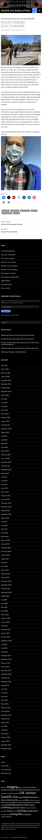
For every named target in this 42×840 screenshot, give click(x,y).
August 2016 (5, 685)
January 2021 (5, 577)
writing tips (26, 814)
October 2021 (5, 555)
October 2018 (5, 637)
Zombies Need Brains (6, 816)
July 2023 (4, 477)
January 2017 (5, 667)
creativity (16, 793)
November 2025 (6, 384)
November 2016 (6, 674)
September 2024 (6, 429)
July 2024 (4, 436)
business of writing (7, 790)
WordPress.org (6, 773)
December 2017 (6, 655)
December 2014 (6, 745)
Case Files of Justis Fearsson (24, 790)
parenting (9, 805)
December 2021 (6, 548)
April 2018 (4, 652)
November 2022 (6, 507)
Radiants (27, 807)
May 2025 (4, 406)
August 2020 (5, 596)
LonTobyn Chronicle (34, 800)
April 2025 (4, 410)
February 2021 (5, 574)
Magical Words (6, 281)
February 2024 (5, 455)
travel (15, 811)
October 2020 (5, 588)
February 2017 (5, 663)
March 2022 (5, 536)
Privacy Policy (5, 288)
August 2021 (5, 559)
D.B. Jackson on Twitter (8, 273)
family (26, 797)
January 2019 (5, 633)
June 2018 (4, 648)
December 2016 (6, 670)
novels (3, 805)
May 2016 (4, 696)
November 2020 (6, 585)
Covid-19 (10, 793)
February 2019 (5, 629)
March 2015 (5, 734)
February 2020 (5, 618)
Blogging (4, 19)
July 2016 (4, 689)
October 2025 (5, 388)
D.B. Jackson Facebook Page (10, 277)
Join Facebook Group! (8, 251)
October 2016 (5, 678)
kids (26, 800)
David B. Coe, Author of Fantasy (16, 10)
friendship (33, 797)
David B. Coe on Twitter (8, 262)
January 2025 (5, 421)
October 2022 (5, 510)
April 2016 (4, 700)
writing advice (32, 811)
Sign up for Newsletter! (8, 255)
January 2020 (5, 622)
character (37, 790)
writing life (16, 814)
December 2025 (6, 380)
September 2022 (6, 514)
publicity (32, 805)
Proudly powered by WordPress (18, 837)
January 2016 (5, 711)
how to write (12, 800)
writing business (5, 814)
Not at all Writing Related (26, 19)
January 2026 (5, 376)
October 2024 (5, 425)
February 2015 (5, 737)
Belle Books (4, 787)
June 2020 (4, 603)
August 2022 (5, 518)
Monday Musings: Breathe (9, 230)
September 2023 (6, 469)
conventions (4, 793)
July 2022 (4, 521)
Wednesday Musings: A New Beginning (13, 352)
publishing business (18, 808)
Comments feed (6, 769)
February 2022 (5, 540)
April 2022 (4, 533)
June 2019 (4, 626)
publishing (6, 807)
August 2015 (5, 722)
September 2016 (6, 681)
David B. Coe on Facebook (9, 266)
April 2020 (4, 611)
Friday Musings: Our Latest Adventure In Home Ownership (19, 348)
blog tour (20, 787)
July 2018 (4, 644)
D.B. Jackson (27, 793)
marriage (12, 802)
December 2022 (6, 503)
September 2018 (6, 641)
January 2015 (5, 741)
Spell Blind (3, 811)
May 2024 (4, 443)
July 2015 (4, 726)
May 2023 (4, 484)
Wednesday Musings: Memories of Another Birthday (17, 335)
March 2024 (5, 451)
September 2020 (6, 592)
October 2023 (5, 466)
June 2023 (4, 481)
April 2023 (4, 488)
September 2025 (6, 391)
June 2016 (4, 693)
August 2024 (5, 432)
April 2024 (4, 447)
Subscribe (6, 311)
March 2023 (5, 492)
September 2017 (6, 659)
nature (37, 802)
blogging (6, 210)
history (34, 210)
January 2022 (5, 544)
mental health (26, 802)
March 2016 (5, 704)
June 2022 (4, 525)
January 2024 (5, 458)
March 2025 (5, 414)
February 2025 (5, 417)
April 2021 (4, 566)
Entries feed (5, 766)
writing (21, 810)
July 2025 (4, 399)
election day (25, 210)
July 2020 (4, 600)
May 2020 (4, 607)
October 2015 (5, 719)
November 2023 (6, 462)
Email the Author (6, 284)
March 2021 (5, 570)
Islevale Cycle (21, 800)
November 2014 (6, 748)
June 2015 (4, 730)
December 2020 (6, 581)
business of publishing (30, 787)
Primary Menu (39, 10)
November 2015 (6, 715)
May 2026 (4, 365)
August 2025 (5, 395)
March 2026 (5, 369)
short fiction (33, 808)
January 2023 (5, 499)
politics (16, 213)
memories (19, 802)
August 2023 (5, 473)
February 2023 (5, 495)
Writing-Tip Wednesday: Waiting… (12, 223)
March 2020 (5, 614)
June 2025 (4, 402)
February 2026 (5, 373)
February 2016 (5, 707)
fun (38, 797)
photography (7, 213)
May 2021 (4, 562)
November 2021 (6, 551)
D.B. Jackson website (7, 258)
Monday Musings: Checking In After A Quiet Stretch (17, 339)
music (33, 802)
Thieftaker (10, 811)
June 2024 (4, 440)
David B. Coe (12, 19)
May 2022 (4, 529)
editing (20, 797)
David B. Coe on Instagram (9, 269)
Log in (3, 762)
